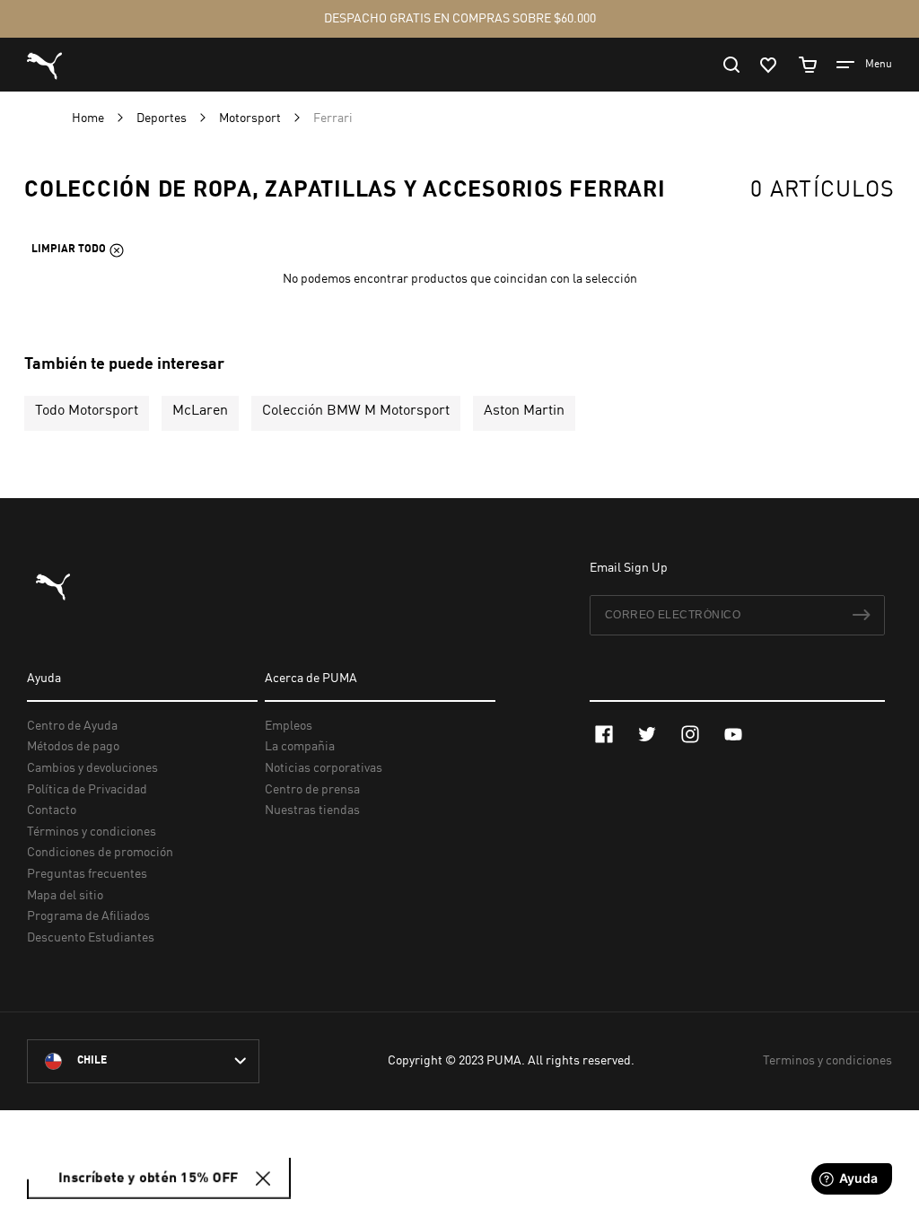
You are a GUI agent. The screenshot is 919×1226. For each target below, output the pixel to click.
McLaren (200, 411)
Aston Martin (524, 411)
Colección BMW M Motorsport (356, 411)
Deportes (162, 118)
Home (89, 118)
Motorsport (251, 118)
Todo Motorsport (86, 411)
